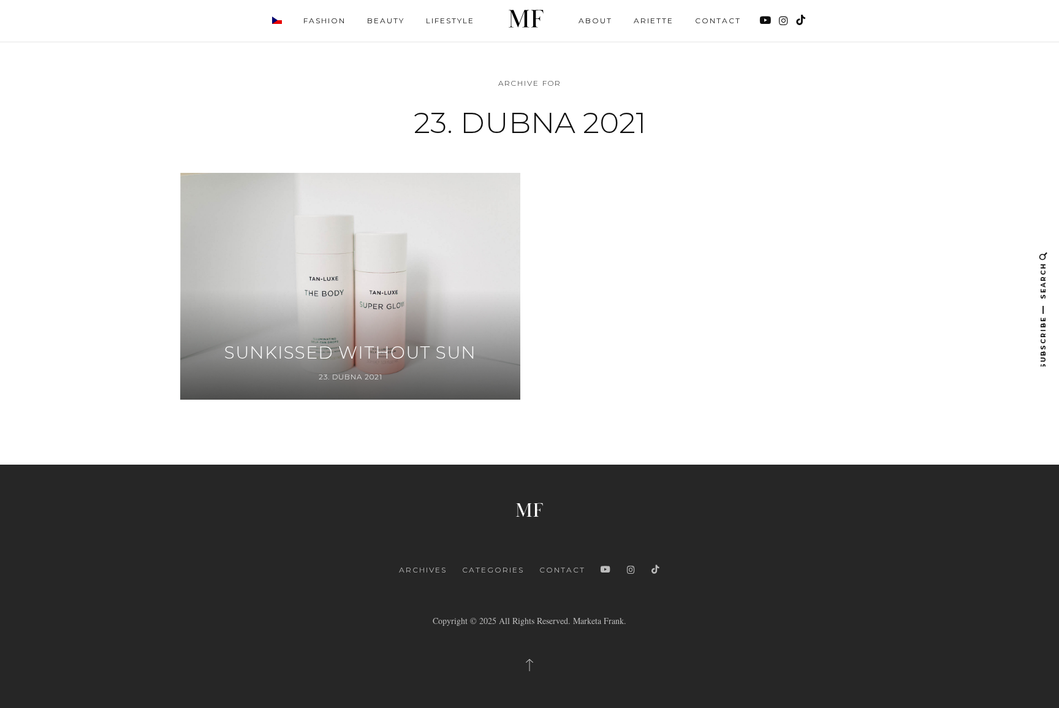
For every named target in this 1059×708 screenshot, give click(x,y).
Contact (718, 20)
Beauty (385, 20)
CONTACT (562, 569)
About (595, 20)
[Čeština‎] (277, 19)
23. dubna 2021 (350, 376)
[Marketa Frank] (529, 507)
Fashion (324, 20)
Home (526, 18)
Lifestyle (450, 20)
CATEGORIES (493, 569)
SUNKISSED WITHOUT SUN (350, 353)
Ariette (654, 20)
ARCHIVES (423, 569)
